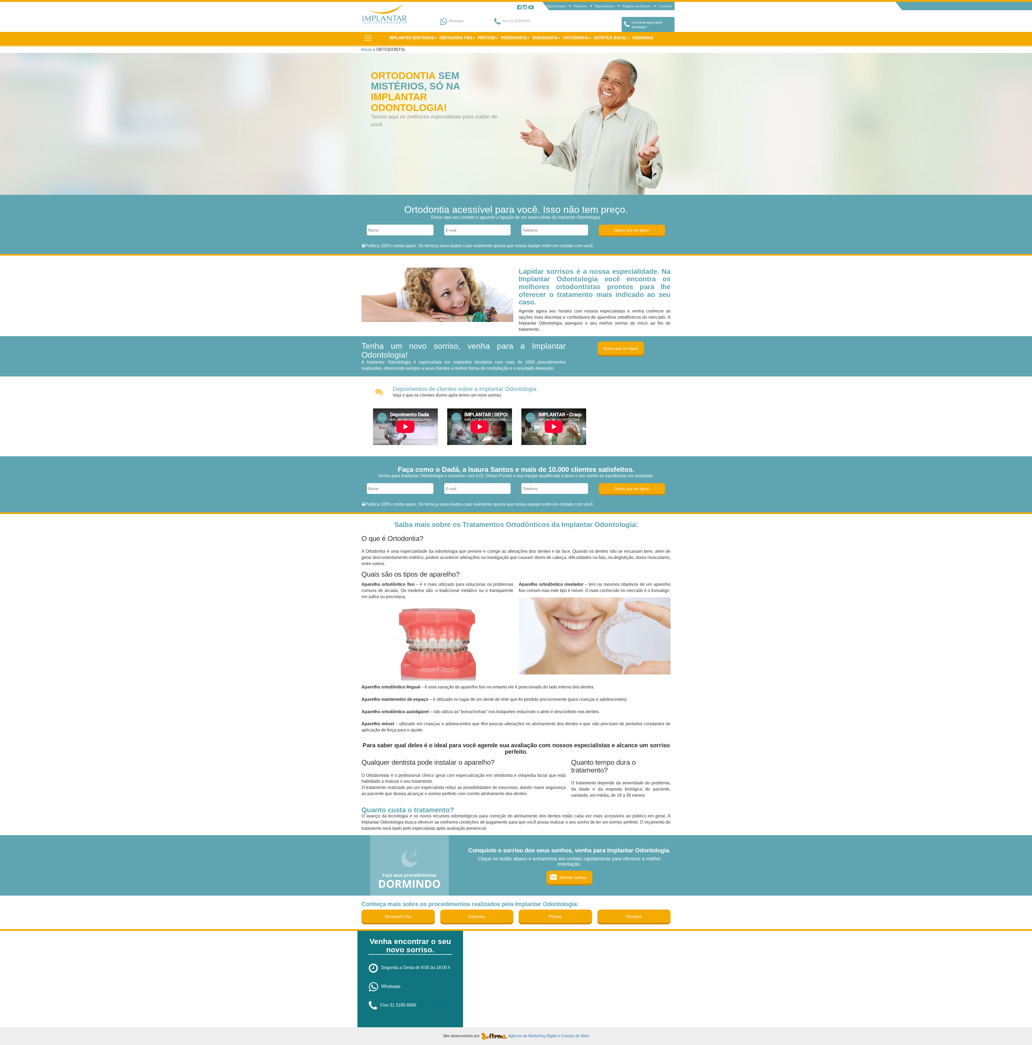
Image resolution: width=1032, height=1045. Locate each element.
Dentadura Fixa (398, 916)
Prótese (555, 916)
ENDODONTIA (545, 37)
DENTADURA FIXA (455, 37)
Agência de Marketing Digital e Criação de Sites (548, 1035)
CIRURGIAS (642, 37)
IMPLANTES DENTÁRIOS (411, 37)
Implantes (476, 916)
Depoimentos (604, 6)
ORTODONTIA (576, 37)
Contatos (665, 6)
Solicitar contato (573, 877)
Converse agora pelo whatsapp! (647, 24)
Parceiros (580, 6)
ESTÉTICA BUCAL (610, 37)
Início (366, 49)
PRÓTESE (487, 37)
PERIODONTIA (514, 37)
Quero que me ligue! (620, 348)
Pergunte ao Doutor (636, 6)
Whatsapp (390, 986)
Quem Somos (556, 6)
